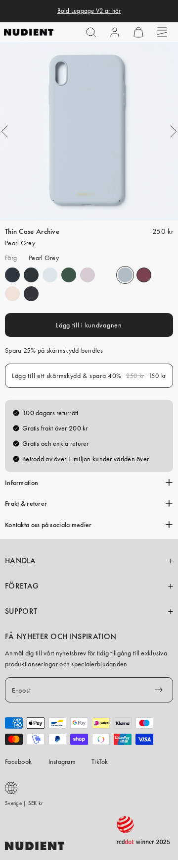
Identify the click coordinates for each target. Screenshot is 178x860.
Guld (106, 275)
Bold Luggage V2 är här (89, 11)
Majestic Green (68, 275)
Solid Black (31, 275)
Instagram (62, 761)
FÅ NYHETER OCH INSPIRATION (60, 637)
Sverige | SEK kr (24, 803)
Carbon (12, 275)
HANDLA (20, 561)
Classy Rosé (87, 275)
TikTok (99, 761)
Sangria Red (143, 275)
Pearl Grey (125, 275)
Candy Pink (12, 293)
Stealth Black (31, 293)
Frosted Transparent (50, 275)
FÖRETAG (22, 586)
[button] (91, 32)
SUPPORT (21, 611)
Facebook (18, 761)
